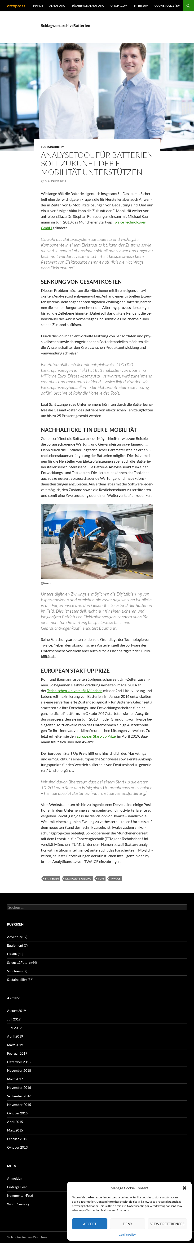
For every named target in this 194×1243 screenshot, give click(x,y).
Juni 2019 (14, 1028)
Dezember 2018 (19, 1062)
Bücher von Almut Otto (87, 5)
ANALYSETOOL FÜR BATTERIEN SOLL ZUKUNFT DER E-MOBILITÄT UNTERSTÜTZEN (97, 163)
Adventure (15, 937)
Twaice (115, 878)
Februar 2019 (17, 1053)
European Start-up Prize (96, 736)
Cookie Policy (127, 1234)
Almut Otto (57, 5)
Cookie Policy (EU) (167, 5)
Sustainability (52, 147)
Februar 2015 (17, 1139)
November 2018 (19, 1070)
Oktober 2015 (17, 1113)
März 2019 (15, 1045)
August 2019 (16, 1011)
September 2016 (19, 1096)
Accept (90, 1224)
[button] (184, 1188)
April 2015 (15, 1122)
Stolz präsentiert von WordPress (27, 1237)
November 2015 (19, 1105)
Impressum (140, 5)
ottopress (16, 5)
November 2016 (19, 1087)
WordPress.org (18, 1204)
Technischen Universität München (74, 690)
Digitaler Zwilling (78, 878)
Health (12, 954)
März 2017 (15, 1079)
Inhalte (38, 5)
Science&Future (19, 962)
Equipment (15, 945)
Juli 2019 (14, 1019)
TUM (101, 878)
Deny (127, 1224)
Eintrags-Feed (17, 1187)
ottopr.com (118, 5)
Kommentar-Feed (20, 1195)
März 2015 (15, 1130)
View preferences (167, 1224)
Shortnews (15, 971)
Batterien (52, 878)
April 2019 (15, 1036)
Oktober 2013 (17, 1147)
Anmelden (14, 1178)
